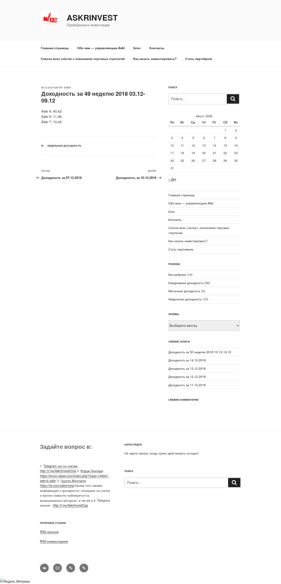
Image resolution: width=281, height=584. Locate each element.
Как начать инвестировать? (155, 58)
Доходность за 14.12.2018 (187, 360)
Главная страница (55, 48)
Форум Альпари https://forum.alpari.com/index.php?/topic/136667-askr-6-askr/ (74, 476)
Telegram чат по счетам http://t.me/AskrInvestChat (58, 468)
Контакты (157, 48)
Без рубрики (177, 274)
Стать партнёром (198, 58)
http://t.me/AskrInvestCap (70, 505)
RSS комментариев (54, 541)
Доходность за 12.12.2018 (187, 376)
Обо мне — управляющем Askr (101, 48)
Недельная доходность (64, 145)
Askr (67, 87)
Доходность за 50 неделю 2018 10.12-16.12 (199, 352)
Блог (137, 48)
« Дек (172, 179)
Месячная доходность (184, 291)
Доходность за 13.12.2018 (187, 368)
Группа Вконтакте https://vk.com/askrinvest (63, 483)
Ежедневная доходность (186, 283)
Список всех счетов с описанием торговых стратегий (83, 58)
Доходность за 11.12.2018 (187, 385)
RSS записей (49, 532)
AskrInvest (92, 17)
